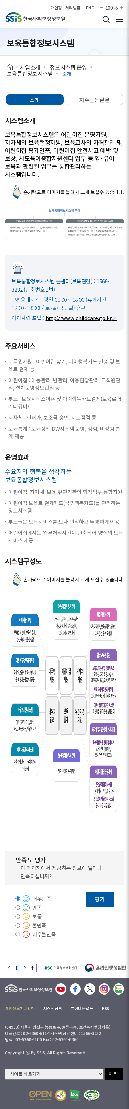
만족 (37, 907)
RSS (105, 1008)
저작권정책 (52, 1008)
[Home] (12, 67)
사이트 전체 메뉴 (119, 19)
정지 (17, 968)
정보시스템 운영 (68, 67)
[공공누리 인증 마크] (40, 1095)
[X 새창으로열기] (89, 989)
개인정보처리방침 (65, 8)
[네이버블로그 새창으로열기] (118, 989)
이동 (113, 1074)
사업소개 (30, 67)
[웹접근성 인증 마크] (91, 1095)
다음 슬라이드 (25, 968)
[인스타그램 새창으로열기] (104, 989)
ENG (90, 8)
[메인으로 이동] (28, 986)
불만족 (39, 925)
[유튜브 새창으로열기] (60, 989)
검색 (106, 19)
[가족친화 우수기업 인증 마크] (60, 1095)
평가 (100, 899)
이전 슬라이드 (9, 968)
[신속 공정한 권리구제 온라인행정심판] (106, 968)
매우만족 (41, 898)
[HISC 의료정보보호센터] (60, 968)
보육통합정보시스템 (30, 73)
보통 (37, 916)
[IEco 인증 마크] (75, 1095)
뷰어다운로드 (82, 1008)
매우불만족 (44, 934)
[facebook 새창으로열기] (75, 989)
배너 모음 (33, 968)
